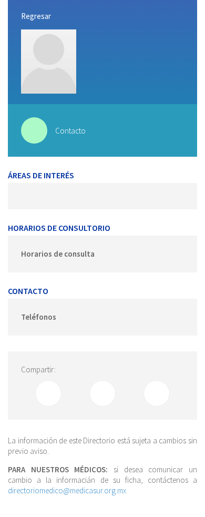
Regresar (36, 16)
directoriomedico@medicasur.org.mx (67, 490)
